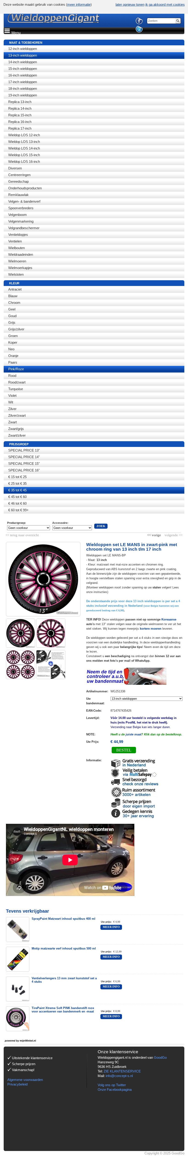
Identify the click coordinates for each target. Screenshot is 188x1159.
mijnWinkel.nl (28, 1040)
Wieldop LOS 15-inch (24, 155)
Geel (11, 309)
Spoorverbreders (20, 208)
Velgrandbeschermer (23, 228)
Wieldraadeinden (20, 254)
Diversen (15, 168)
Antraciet (15, 289)
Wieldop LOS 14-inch (24, 148)
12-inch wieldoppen (22, 49)
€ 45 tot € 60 (17, 497)
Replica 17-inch (19, 128)
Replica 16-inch (19, 122)
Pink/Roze (16, 369)
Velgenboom (17, 215)
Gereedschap (18, 181)
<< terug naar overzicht (22, 534)
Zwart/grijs (16, 429)
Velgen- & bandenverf (24, 201)
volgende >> (173, 534)
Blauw (12, 296)
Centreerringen (19, 175)
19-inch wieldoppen (22, 95)
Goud (12, 316)
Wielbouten (16, 248)
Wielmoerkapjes (20, 268)
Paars (12, 362)
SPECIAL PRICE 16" (24, 470)
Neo (11, 349)
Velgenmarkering (20, 221)
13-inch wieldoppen (22, 55)
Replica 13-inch (19, 102)
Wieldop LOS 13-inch (24, 142)
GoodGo (160, 1057)
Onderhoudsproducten (25, 188)
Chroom (14, 303)
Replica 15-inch (19, 115)
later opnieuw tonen (130, 4)
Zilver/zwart (17, 415)
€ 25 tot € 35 (17, 483)
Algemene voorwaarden (25, 1080)
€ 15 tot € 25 (17, 477)
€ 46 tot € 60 (17, 503)
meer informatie (79, 4)
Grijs (11, 322)
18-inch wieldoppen (22, 88)
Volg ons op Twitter (112, 1085)
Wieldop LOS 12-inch (24, 135)
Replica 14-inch (19, 108)
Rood (12, 376)
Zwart (12, 422)
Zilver (12, 409)
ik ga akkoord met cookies (165, 4)
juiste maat (133, 734)
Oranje (13, 356)
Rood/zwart (16, 382)
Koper (12, 342)
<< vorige (154, 534)
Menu (16, 33)
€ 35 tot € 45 (17, 490)
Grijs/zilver (16, 329)
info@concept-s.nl (119, 1076)
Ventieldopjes (18, 235)
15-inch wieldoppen (22, 69)
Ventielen (15, 241)
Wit (10, 402)
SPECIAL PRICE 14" (24, 457)
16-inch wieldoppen (22, 75)
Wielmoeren (17, 261)
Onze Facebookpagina (115, 1089)
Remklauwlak (18, 195)
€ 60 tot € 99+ (18, 510)
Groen (13, 336)
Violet (12, 395)
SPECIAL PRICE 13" (24, 450)
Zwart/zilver (17, 435)
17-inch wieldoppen (22, 82)
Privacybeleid (17, 1084)
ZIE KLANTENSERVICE (122, 1071)
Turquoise (15, 389)
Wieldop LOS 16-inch (24, 161)
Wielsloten (16, 274)
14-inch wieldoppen (22, 62)
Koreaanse (168, 619)
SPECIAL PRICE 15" (24, 463)
